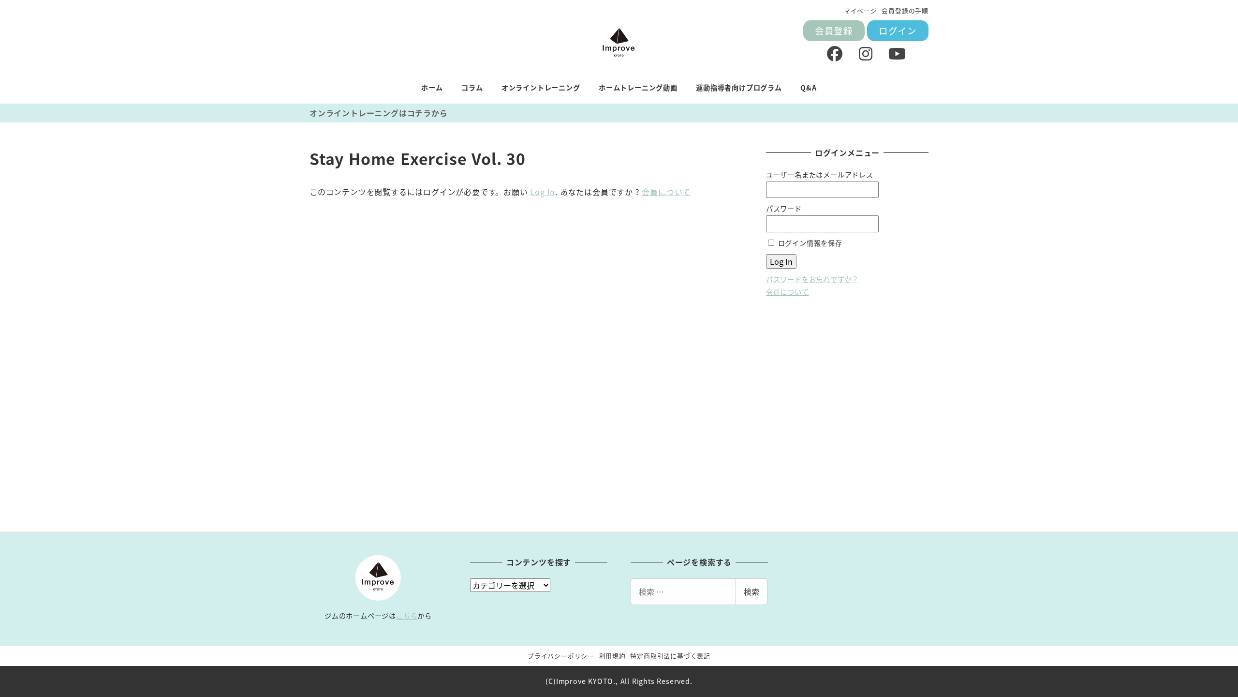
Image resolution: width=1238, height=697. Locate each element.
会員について (666, 191)
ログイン (898, 30)
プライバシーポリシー (561, 655)
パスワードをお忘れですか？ (812, 279)
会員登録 (834, 30)
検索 (751, 591)
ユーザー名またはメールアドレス (819, 175)
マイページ (860, 10)
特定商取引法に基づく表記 (670, 655)
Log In (542, 191)
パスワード (784, 208)
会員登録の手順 (905, 10)
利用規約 (612, 655)
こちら (406, 616)
